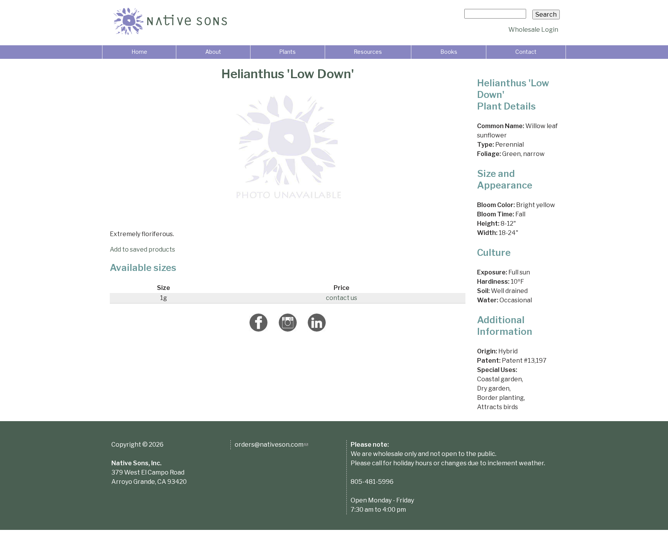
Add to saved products (142, 249)
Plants (287, 51)
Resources (368, 51)
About (213, 51)
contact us (341, 298)
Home (139, 51)
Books (448, 51)
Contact (526, 51)
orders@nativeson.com (271, 444)
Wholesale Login (533, 29)
